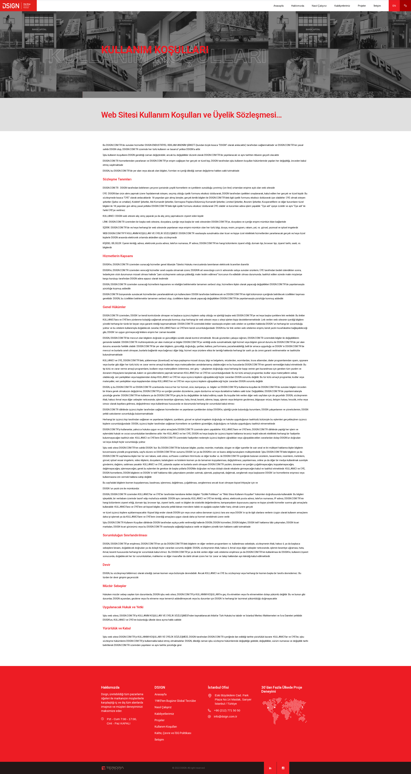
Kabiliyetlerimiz (164, 713)
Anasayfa (160, 694)
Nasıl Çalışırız (163, 707)
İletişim (159, 739)
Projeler (160, 720)
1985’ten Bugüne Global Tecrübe (175, 700)
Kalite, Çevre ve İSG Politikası (173, 733)
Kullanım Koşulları (166, 726)
